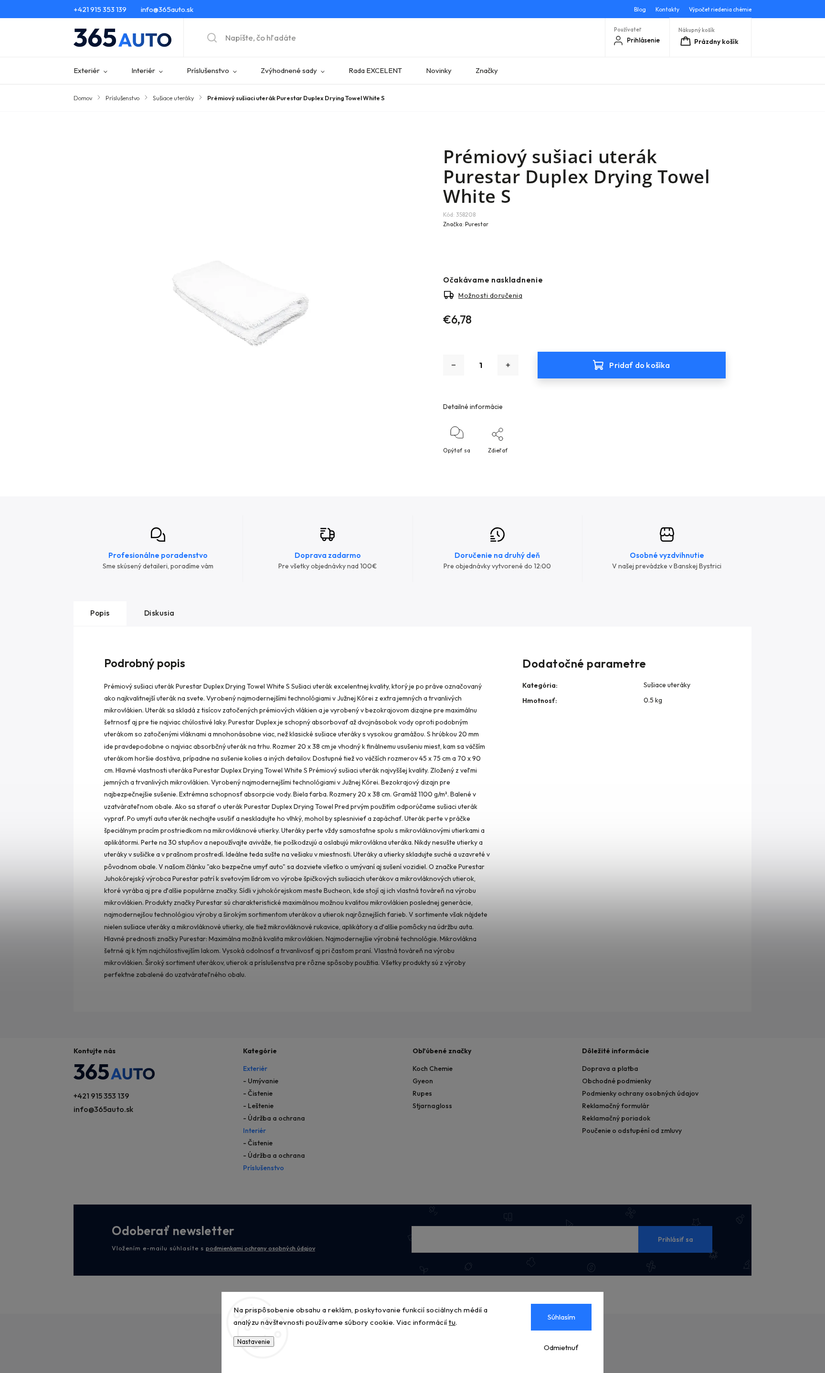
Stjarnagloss (432, 1105)
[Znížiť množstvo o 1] (453, 365)
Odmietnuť (561, 1347)
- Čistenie (258, 1093)
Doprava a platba (610, 1068)
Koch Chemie (432, 1068)
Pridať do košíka (639, 365)
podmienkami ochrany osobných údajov (260, 1248)
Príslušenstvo (263, 1167)
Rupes (422, 1093)
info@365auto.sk (103, 1109)
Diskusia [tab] (159, 613)
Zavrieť (708, 466)
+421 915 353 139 (101, 1095)
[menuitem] (96, 70)
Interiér (254, 1130)
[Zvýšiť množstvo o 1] (507, 365)
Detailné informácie (473, 406)
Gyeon (422, 1081)
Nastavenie (253, 1341)
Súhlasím (561, 1316)
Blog (640, 9)
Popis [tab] (100, 613)
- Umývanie (260, 1081)
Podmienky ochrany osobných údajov (640, 1093)
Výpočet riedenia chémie (720, 9)
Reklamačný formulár (615, 1105)
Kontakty (667, 9)
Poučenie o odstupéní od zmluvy (632, 1130)
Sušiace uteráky (667, 685)
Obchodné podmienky (616, 1081)
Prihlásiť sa (675, 1239)
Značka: (465, 224)
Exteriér (255, 1068)
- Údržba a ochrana (274, 1118)
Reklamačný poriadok (616, 1118)
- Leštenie (258, 1105)
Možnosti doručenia (490, 295)
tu (452, 1322)
